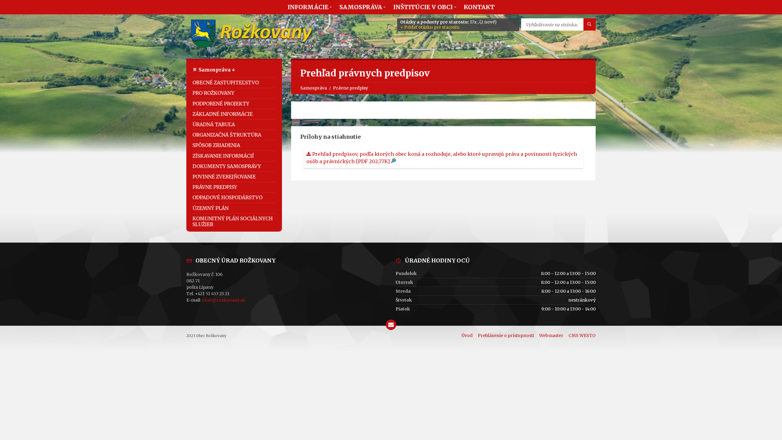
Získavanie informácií (223, 156)
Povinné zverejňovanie (224, 177)
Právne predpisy (350, 88)
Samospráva (313, 88)
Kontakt (479, 7)
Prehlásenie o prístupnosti (506, 335)
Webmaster (551, 335)
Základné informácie (222, 114)
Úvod (467, 335)
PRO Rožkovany (213, 93)
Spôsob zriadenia (216, 145)
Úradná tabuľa (213, 124)
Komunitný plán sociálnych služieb (232, 221)
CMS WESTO (582, 335)
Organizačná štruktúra (226, 135)
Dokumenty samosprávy (226, 166)
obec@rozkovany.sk (223, 300)
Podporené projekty (220, 104)
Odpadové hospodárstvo (227, 197)
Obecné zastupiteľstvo (225, 82)
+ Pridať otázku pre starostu (429, 27)
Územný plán (210, 208)
